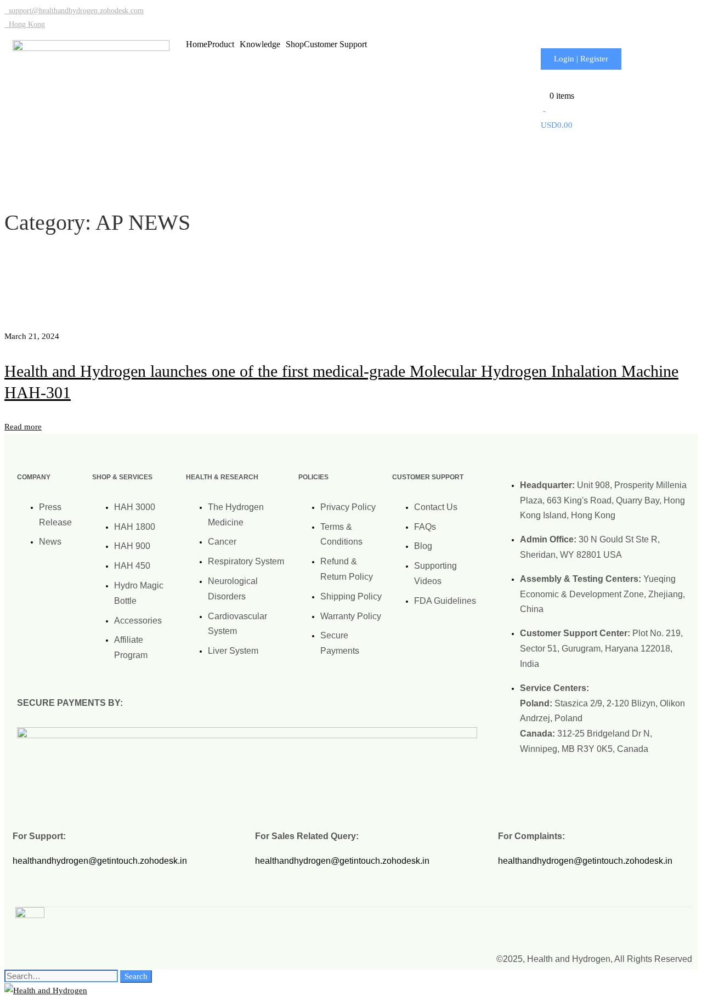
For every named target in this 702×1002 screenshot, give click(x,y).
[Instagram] (613, 921)
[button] (223, 44)
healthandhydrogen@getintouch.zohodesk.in (100, 860)
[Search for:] (62, 976)
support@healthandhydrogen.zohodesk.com (74, 11)
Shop (295, 44)
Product (220, 44)
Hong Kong (24, 24)
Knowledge (260, 44)
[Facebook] (646, 921)
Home (196, 44)
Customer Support (335, 44)
